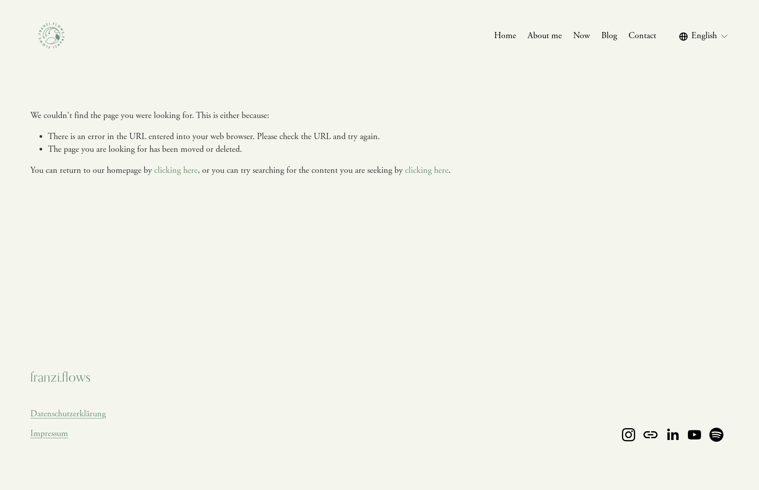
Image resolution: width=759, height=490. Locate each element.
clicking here (176, 170)
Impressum (49, 433)
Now (581, 35)
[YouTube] (694, 435)
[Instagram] (629, 435)
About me (545, 35)
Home (505, 35)
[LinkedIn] (672, 435)
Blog (609, 35)
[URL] (650, 435)
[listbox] (704, 36)
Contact (642, 35)
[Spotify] (716, 435)
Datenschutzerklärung (68, 413)
